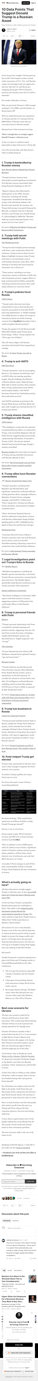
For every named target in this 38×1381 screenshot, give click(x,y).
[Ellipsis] (35, 1240)
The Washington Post (10, 242)
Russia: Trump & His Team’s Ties (18, 481)
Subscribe (25, 3)
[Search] (34, 1270)
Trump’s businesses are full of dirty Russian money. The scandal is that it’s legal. (19, 748)
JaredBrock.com (7, 1155)
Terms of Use (29, 1186)
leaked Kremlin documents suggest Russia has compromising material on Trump (17, 911)
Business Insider (8, 452)
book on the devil (23, 1147)
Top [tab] (4, 1270)
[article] (19, 1284)
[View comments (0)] (11, 1291)
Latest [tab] (9, 1270)
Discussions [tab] (18, 1270)
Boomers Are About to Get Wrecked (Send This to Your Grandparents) (13, 1278)
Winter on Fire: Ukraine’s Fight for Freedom (18, 1056)
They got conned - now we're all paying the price (13, 1285)
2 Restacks (26, 1198)
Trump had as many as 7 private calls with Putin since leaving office (18, 696)
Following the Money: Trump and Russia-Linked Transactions (19, 228)
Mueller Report (11, 566)
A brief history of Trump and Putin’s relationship (18, 700)
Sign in (33, 3)
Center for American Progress (13, 715)
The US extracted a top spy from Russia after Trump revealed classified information (18, 465)
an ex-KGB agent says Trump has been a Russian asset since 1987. (19, 895)
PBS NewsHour (8, 365)
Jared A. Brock (12, 29)
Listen (33, 30)
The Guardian (7, 646)
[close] (32, 1313)
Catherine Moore (12, 1240)
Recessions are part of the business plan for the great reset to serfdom (13, 1305)
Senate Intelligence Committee (14, 590)
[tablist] (11, 1221)
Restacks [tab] (16, 1221)
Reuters (5, 619)
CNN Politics (7, 299)
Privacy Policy (26, 1362)
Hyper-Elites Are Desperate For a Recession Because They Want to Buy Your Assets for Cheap (14, 1299)
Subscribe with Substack (20, 1353)
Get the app (29, 1371)
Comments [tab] (6, 1221)
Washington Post (8, 530)
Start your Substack (13, 1371)
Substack (8, 1377)
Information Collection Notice (23, 1188)
